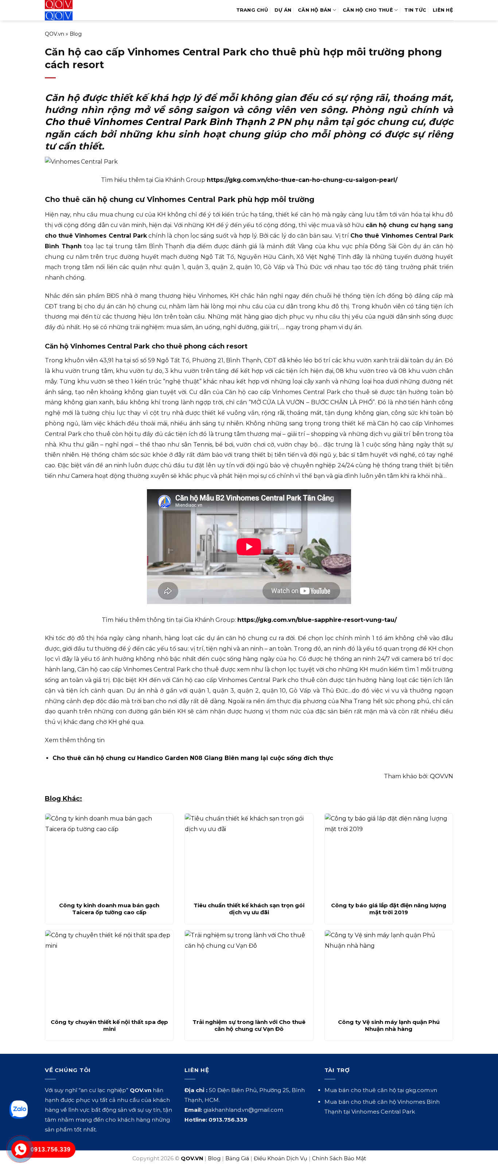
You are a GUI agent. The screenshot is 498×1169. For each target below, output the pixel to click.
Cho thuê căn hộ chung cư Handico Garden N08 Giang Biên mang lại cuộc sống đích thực (192, 758)
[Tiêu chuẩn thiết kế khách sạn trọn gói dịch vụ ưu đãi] (249, 855)
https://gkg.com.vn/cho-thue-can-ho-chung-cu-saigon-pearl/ (302, 179)
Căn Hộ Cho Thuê (368, 10)
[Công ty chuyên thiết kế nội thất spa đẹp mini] (109, 972)
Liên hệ (443, 10)
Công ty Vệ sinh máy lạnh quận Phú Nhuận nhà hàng (389, 1025)
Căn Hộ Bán (314, 10)
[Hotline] (21, 1149)
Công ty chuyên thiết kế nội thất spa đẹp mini (109, 1025)
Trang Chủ (252, 10)
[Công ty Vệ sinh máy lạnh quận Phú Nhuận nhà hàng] (389, 972)
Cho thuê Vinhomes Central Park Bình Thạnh (155, 121)
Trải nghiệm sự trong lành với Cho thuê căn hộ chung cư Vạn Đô (249, 1025)
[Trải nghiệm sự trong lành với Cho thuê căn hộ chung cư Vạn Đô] (249, 972)
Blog (76, 34)
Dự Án (283, 10)
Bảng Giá (237, 1158)
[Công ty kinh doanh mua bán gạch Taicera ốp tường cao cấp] (109, 855)
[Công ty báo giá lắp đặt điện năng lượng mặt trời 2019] (389, 855)
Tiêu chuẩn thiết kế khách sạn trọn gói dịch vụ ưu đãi (249, 909)
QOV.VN (441, 776)
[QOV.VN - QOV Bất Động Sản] (75, 10)
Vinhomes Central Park (383, 1111)
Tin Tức (415, 10)
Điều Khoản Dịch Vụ (280, 1158)
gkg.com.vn (421, 1090)
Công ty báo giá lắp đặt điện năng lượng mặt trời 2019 (388, 909)
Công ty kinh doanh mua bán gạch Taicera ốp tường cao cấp (109, 909)
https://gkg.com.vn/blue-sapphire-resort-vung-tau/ (317, 619)
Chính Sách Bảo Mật (339, 1158)
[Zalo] (18, 1109)
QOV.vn (54, 34)
